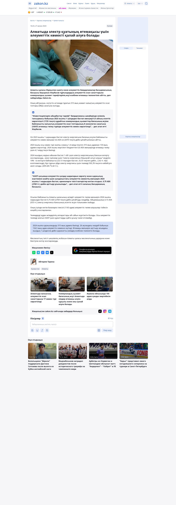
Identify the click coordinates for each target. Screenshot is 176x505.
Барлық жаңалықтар (44, 21)
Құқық (93, 3)
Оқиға (87, 3)
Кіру (111, 318)
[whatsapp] (34, 252)
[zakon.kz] (41, 3)
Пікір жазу (107, 330)
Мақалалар (101, 3)
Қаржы (80, 3)
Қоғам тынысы (59, 21)
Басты (32, 21)
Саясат (69, 3)
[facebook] (43, 252)
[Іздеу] (146, 3)
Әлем (75, 3)
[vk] (47, 252)
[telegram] (38, 252)
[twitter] (52, 252)
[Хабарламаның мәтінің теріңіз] (71, 324)
